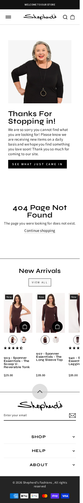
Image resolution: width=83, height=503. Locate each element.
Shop (38, 436)
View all (40, 282)
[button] (8, 17)
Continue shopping (39, 230)
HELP (39, 450)
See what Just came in (37, 164)
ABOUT (39, 464)
